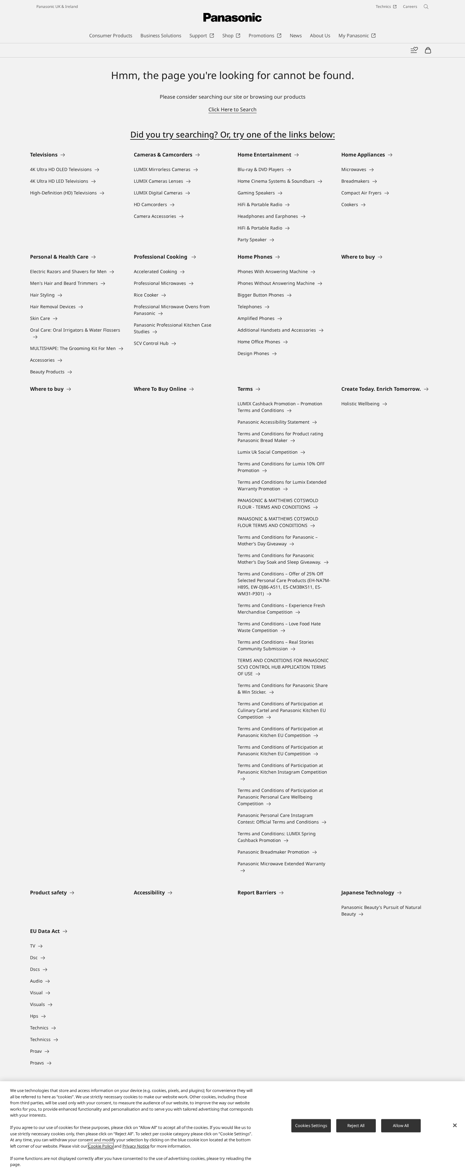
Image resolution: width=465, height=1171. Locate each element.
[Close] (455, 1125)
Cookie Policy (100, 1146)
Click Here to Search (232, 109)
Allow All (401, 1125)
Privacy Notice (135, 1146)
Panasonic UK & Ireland (57, 6)
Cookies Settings (311, 1125)
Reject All (355, 1125)
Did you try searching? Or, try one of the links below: (232, 134)
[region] (232, 1126)
